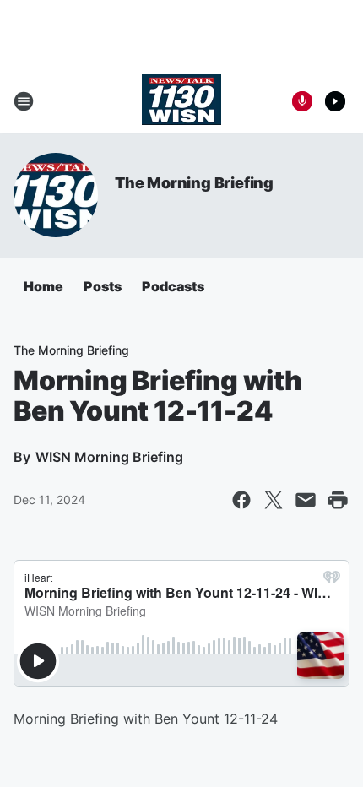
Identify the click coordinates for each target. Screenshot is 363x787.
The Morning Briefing (194, 183)
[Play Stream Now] (335, 101)
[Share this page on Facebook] (241, 500)
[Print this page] (337, 500)
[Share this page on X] (273, 500)
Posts (103, 286)
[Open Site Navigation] (24, 101)
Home (43, 286)
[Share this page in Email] (305, 500)
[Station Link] (181, 101)
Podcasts (173, 286)
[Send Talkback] (302, 101)
